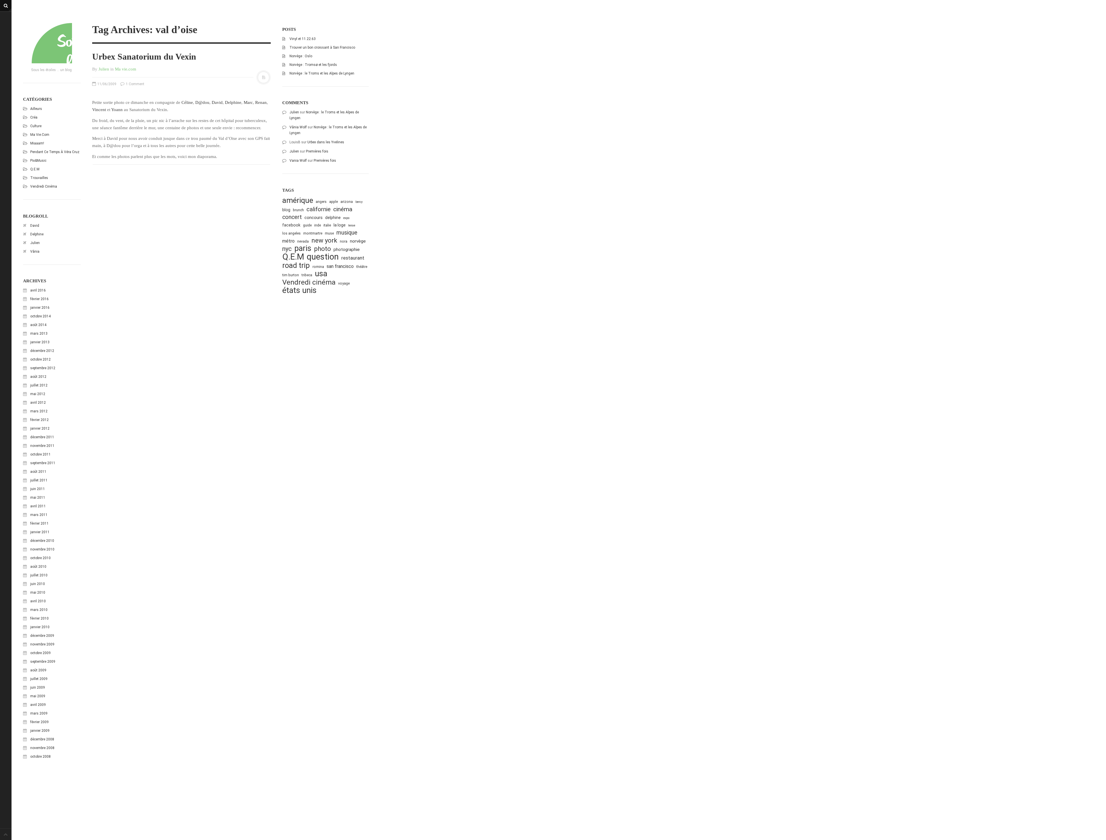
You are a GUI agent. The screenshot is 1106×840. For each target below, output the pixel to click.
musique (346, 232)
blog (286, 209)
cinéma (342, 209)
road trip (296, 265)
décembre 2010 (42, 541)
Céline (187, 102)
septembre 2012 (42, 368)
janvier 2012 (40, 428)
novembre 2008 (42, 748)
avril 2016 (38, 290)
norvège (358, 241)
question (323, 256)
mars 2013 (39, 334)
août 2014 (38, 325)
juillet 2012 (39, 385)
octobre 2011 (40, 454)
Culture (35, 126)
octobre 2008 (40, 757)
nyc (287, 248)
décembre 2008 (42, 739)
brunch (298, 210)
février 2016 (39, 299)
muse (329, 233)
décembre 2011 (42, 437)
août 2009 (38, 670)
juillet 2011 (39, 480)
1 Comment (134, 84)
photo (322, 248)
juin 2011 (37, 489)
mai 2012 (37, 394)
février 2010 (39, 618)
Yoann (117, 109)
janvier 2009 (40, 731)
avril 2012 (38, 403)
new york (324, 240)
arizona (346, 201)
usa (321, 273)
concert (292, 217)
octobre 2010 (40, 558)
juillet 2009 (39, 679)
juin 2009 (37, 687)
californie (318, 209)
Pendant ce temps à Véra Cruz (54, 152)
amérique (297, 200)
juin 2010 (37, 584)
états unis (299, 290)
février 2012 (39, 420)
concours (313, 217)
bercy (359, 202)
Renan (261, 102)
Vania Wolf (298, 161)
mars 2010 (39, 610)
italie (327, 225)
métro (288, 241)
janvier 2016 (40, 308)
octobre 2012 (40, 359)
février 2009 (39, 722)
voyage (344, 283)
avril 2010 (38, 601)
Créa (33, 117)
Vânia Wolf (298, 127)
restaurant (352, 258)
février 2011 (39, 523)
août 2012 (38, 377)
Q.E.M (34, 169)
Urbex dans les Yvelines (325, 142)
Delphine (36, 234)
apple (333, 201)
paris (302, 248)
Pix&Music (38, 161)
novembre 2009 (42, 644)
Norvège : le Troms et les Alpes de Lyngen (321, 73)
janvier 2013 (40, 342)
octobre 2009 (40, 653)
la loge (340, 225)
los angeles (291, 233)
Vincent (99, 109)
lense (351, 225)
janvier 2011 (40, 532)
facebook (291, 225)
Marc (248, 102)
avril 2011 (38, 506)
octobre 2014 (40, 316)
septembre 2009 (42, 662)
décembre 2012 (42, 351)
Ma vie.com (39, 135)
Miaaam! (37, 143)
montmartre (312, 233)
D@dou (202, 102)
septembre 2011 (42, 463)
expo (346, 218)
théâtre (361, 266)
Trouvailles (39, 178)
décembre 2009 (42, 636)
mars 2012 (39, 411)
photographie (347, 249)
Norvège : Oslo (300, 56)
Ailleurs (36, 109)
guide (307, 225)
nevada (303, 241)
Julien (35, 243)
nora (343, 241)
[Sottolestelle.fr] (52, 43)
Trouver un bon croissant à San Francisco (322, 47)
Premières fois (317, 151)
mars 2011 (39, 515)
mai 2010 (37, 593)
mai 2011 (37, 498)
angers (321, 201)
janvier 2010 (40, 627)
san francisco (340, 266)
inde (317, 225)
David (34, 226)
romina (318, 266)
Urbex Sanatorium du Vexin (144, 56)
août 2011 (38, 472)
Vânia (34, 251)
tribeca (307, 275)
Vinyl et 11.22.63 (302, 39)
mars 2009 (39, 713)
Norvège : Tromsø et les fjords (313, 65)
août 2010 (38, 567)
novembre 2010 (42, 549)
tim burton (290, 275)
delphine (333, 217)
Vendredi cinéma (43, 186)
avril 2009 (38, 705)
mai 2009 (37, 696)
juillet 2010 (39, 575)
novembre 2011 (42, 446)
